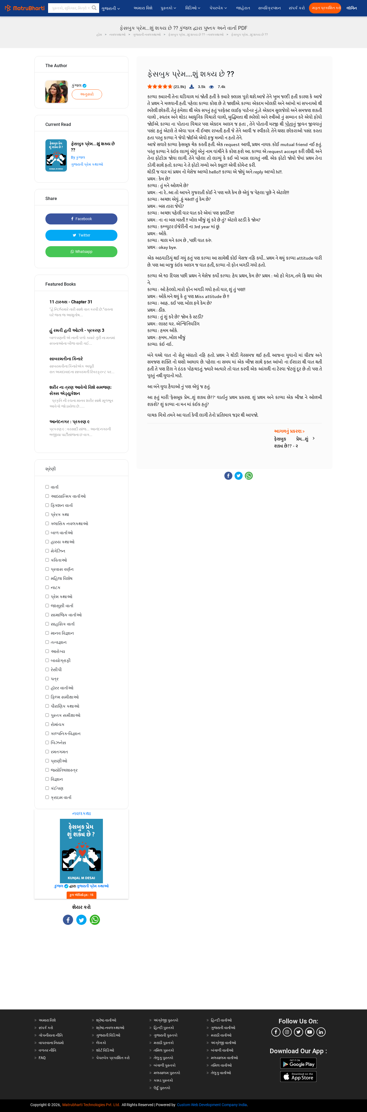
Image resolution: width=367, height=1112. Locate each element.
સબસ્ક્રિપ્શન (269, 8)
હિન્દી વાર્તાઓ (221, 1020)
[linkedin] (321, 1032)
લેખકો (101, 1043)
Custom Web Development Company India (212, 1105)
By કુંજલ (78, 157)
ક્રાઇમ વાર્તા (61, 797)
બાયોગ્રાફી (61, 660)
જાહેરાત (243, 8)
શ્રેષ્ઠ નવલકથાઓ (110, 1028)
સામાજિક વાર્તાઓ (66, 614)
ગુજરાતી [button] (108, 8)
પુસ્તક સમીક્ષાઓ (65, 715)
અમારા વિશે (143, 8)
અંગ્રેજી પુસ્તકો (166, 1020)
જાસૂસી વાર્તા (62, 605)
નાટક (55, 587)
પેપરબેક (217, 8)
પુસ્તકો (167, 8)
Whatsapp (83, 251)
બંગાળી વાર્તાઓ (222, 1050)
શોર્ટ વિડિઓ (105, 1050)
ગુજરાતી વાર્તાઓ (223, 1028)
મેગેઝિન (58, 551)
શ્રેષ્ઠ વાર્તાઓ (106, 1020)
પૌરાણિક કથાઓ (65, 706)
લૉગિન (352, 8)
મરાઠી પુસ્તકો (164, 1043)
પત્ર (55, 678)
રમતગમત (59, 751)
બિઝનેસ (58, 742)
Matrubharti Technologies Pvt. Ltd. (92, 1105)
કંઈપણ (57, 788)
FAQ (42, 1058)
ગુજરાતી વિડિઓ (108, 1035)
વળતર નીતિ (47, 1050)
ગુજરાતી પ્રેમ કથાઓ (87, 164)
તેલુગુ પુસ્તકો (163, 1058)
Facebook (83, 219)
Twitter (84, 235)
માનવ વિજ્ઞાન (62, 633)
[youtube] (309, 1032)
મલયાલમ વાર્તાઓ (224, 1058)
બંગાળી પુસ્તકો (165, 1065)
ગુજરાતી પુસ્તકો (166, 1035)
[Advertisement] (81, 971)
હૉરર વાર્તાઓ (62, 688)
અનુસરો (87, 94)
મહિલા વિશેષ (62, 578)
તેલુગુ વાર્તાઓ (221, 1073)
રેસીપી (56, 669)
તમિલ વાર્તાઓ (221, 1065)
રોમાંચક (57, 724)
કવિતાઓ (59, 560)
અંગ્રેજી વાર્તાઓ (223, 1043)
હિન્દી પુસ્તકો (164, 1028)
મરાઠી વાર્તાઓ (221, 1035)
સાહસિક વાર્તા (63, 624)
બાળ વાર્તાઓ (62, 532)
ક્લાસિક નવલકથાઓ (69, 523)
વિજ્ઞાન (57, 779)
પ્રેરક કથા (60, 514)
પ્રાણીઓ (59, 761)
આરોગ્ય (58, 651)
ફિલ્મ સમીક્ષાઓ (65, 697)
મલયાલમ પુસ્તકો (167, 1073)
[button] (94, 8)
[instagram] (287, 1032)
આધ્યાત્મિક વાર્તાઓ (68, 496)
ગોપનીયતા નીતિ (51, 1035)
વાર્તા (55, 487)
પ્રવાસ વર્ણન (62, 569)
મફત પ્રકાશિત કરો (326, 8)
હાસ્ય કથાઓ (62, 541)
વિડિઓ (191, 8)
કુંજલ (77, 85)
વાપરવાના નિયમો (52, 1043)
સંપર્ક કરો (297, 8)
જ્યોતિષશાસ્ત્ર (64, 770)
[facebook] (275, 1032)
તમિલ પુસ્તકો (164, 1050)
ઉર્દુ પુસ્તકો (162, 1088)
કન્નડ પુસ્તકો (163, 1080)
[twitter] (298, 1032)
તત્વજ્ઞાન (59, 642)
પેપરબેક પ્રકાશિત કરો (113, 1058)
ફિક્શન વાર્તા (62, 505)
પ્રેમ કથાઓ (61, 596)
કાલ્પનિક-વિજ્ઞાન (66, 733)
